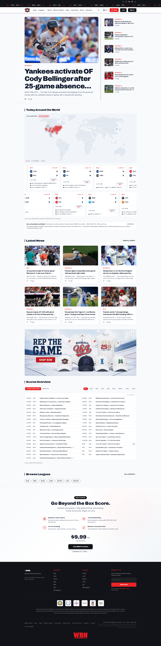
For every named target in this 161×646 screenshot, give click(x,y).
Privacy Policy (66, 626)
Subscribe (124, 587)
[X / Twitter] (123, 1)
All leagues (130, 477)
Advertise (89, 10)
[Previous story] (28, 40)
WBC (35, 483)
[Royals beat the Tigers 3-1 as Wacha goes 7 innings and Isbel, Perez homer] (80, 308)
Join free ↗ (130, 226)
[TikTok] (135, 1)
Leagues (41, 10)
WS (68, 483)
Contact (93, 626)
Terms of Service (77, 626)
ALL (86, 391)
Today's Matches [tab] (33, 391)
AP (27, 283)
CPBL (127, 391)
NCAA (43, 483)
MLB (33, 221)
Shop (35, 626)
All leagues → (57, 593)
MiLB (114, 391)
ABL (83, 587)
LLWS (133, 391)
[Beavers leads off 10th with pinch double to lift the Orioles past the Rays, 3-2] (42, 308)
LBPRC (84, 582)
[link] (25, 180)
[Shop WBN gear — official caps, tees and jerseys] (80, 355)
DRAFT (121, 391)
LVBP (84, 579)
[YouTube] (129, 1)
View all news (129, 243)
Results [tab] (46, 391)
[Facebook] (132, 1)
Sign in (132, 10)
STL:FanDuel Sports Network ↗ (84, 214)
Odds (67, 10)
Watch (49, 10)
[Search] (99, 10)
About (82, 10)
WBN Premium (125, 591)
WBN (28, 573)
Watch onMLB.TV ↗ (113, 216)
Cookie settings (29, 629)
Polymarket (58, 221)
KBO (97, 391)
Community (74, 10)
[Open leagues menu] (45, 10)
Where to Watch (58, 10)
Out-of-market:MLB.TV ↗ (52, 190)
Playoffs (76, 483)
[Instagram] (126, 1)
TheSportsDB (42, 221)
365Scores (39, 465)
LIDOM (84, 576)
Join (123, 10)
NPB (102, 391)
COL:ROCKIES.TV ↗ (117, 188)
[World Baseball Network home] (80, 638)
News (35, 10)
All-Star (59, 483)
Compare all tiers (80, 554)
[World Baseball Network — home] (27, 10)
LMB (108, 391)
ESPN (36, 221)
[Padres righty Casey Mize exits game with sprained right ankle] (80, 267)
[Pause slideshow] (68, 60)
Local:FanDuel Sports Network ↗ (56, 188)
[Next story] (95, 40)
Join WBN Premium (80, 549)
